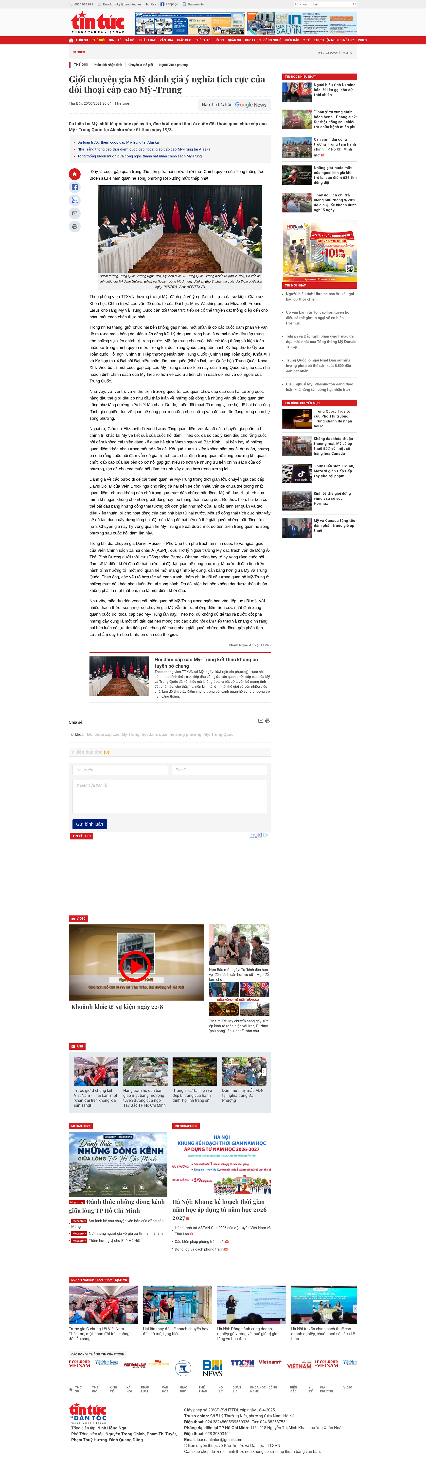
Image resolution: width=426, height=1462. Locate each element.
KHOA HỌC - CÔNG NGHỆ (263, 40)
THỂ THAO (203, 40)
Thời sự (81, 40)
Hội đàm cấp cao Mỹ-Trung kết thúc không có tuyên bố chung (206, 663)
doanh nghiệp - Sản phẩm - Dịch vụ (99, 1280)
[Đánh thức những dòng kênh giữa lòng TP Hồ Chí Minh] (118, 1164)
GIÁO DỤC (184, 40)
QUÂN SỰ (234, 40)
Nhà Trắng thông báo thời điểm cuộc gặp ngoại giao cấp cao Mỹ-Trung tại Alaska (143, 149)
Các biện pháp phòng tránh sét (200, 1241)
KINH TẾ (115, 40)
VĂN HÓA (166, 40)
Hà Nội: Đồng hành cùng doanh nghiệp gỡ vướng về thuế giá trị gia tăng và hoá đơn (247, 1334)
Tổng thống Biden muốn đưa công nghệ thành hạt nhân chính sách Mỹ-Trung (139, 156)
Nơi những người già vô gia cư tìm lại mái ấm (118, 1233)
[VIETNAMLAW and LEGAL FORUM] (118, 1366)
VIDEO (362, 40)
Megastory (76, 1202)
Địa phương (326, 1389)
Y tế (306, 40)
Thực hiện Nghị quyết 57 (334, 40)
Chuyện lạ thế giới (140, 65)
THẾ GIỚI (98, 40)
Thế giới (81, 64)
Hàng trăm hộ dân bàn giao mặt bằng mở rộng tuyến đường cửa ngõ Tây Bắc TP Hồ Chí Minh (144, 1098)
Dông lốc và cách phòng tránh (199, 1249)
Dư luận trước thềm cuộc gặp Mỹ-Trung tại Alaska (118, 142)
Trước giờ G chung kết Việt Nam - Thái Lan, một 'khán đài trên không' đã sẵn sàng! (95, 1098)
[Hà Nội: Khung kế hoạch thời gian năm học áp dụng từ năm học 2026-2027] (221, 1164)
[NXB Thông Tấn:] (169, 1368)
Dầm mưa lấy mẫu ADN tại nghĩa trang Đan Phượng (243, 1095)
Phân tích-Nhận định (108, 65)
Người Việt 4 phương (173, 65)
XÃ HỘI (130, 40)
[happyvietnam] (141, 1363)
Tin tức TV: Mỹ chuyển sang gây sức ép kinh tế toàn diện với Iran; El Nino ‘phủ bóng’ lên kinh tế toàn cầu (238, 1026)
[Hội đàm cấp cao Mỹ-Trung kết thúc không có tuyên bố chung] (119, 677)
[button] (264, 1072)
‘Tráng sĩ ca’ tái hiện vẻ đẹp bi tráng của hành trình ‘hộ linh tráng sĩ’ (192, 1095)
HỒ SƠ (219, 40)
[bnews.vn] (197, 1368)
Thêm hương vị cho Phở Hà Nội (106, 1240)
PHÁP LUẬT (147, 40)
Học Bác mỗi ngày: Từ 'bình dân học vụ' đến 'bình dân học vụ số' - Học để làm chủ (239, 975)
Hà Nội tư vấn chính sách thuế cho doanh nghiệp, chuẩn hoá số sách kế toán (323, 1334)
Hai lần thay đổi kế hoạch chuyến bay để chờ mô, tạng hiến (175, 1331)
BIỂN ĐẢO (292, 40)
